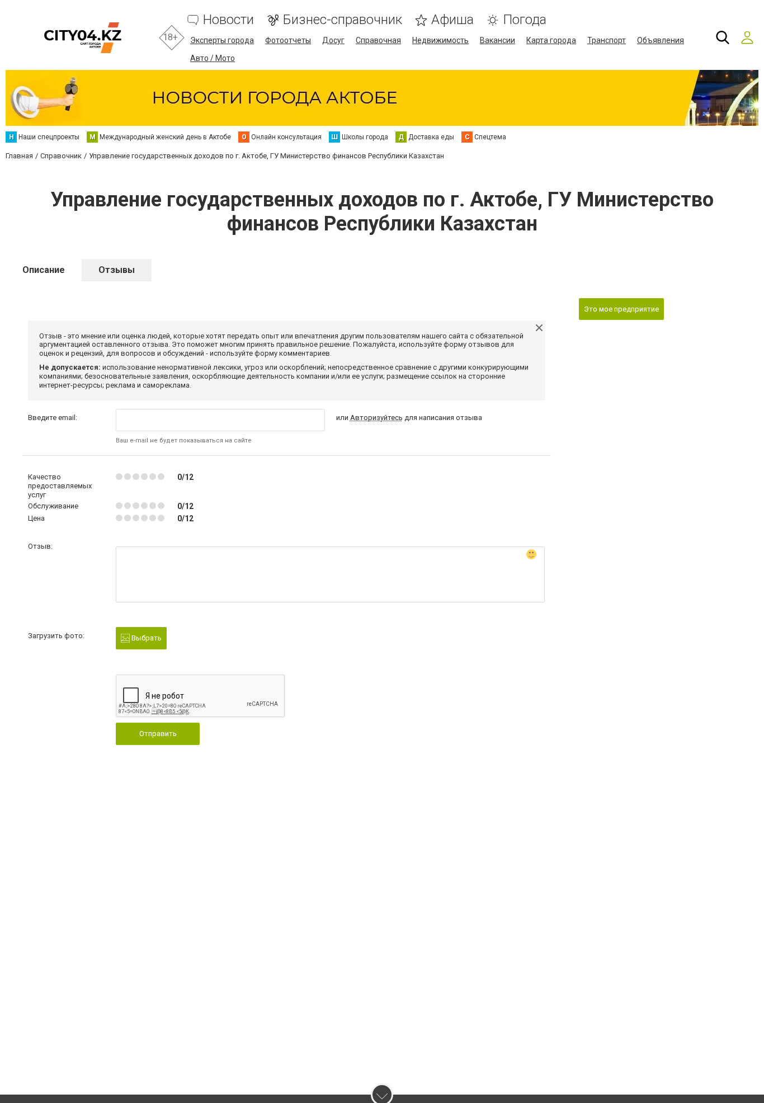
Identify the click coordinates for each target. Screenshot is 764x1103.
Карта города (551, 40)
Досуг (333, 40)
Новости (228, 19)
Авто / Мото (212, 58)
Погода (524, 19)
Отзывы (116, 270)
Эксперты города (222, 40)
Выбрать (146, 638)
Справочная (378, 40)
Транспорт (606, 40)
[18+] (82, 37)
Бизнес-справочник (342, 19)
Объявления (660, 40)
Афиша (452, 19)
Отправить (158, 733)
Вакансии (497, 40)
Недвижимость (440, 40)
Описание (43, 270)
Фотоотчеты (288, 40)
